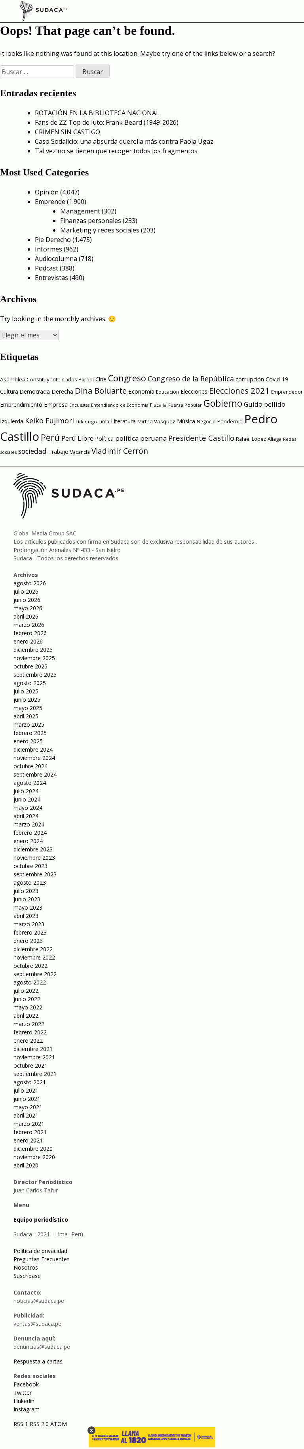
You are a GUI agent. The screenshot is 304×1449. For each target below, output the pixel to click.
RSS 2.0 (39, 1424)
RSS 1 (21, 1424)
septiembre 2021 (35, 1074)
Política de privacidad (40, 1251)
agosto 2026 (29, 583)
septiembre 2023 (35, 874)
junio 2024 (26, 799)
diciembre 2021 (33, 1049)
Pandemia (230, 421)
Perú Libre (77, 438)
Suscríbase (27, 1276)
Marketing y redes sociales (99, 230)
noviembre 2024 (34, 758)
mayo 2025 (27, 708)
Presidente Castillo (201, 438)
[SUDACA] (43, 12)
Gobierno (222, 403)
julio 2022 (25, 990)
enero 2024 (28, 841)
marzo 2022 (28, 1024)
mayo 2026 (27, 608)
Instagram (26, 1409)
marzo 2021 (28, 1123)
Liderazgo (86, 422)
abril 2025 (25, 716)
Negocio (206, 421)
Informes (48, 249)
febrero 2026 (30, 633)
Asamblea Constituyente (30, 379)
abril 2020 (25, 1165)
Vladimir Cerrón (119, 451)
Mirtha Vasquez (156, 421)
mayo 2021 (27, 1107)
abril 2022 (25, 1015)
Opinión (47, 192)
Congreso (127, 378)
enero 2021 (28, 1140)
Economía (141, 391)
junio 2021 (26, 1098)
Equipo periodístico (40, 1219)
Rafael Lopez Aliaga (258, 439)
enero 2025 (28, 741)
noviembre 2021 (34, 1057)
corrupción (250, 379)
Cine (100, 379)
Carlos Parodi (78, 379)
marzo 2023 (28, 924)
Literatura (123, 421)
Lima (104, 421)
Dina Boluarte (101, 390)
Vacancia (80, 452)
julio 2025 (25, 691)
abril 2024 (25, 816)
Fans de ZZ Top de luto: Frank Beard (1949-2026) (107, 122)
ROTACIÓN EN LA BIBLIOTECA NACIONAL (97, 113)
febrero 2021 (30, 1132)
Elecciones (193, 391)
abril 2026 (25, 616)
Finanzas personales (90, 220)
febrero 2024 (30, 832)
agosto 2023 (29, 882)
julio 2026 (25, 591)
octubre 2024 (30, 766)
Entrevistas (51, 277)
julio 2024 (25, 791)
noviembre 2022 (34, 957)
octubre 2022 (30, 965)
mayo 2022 (27, 1007)
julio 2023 (25, 891)
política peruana (141, 438)
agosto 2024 (29, 782)
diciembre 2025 (33, 649)
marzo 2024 (28, 824)
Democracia (35, 391)
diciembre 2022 (33, 949)
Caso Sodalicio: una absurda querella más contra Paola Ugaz (124, 141)
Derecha (62, 391)
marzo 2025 (28, 724)
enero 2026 (28, 641)
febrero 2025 (30, 733)
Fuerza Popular (185, 405)
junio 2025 (26, 699)
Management (80, 211)
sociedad (32, 451)
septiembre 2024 (35, 774)
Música (186, 421)
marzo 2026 (28, 624)
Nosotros (25, 1267)
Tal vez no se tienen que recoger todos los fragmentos (116, 151)
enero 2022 (28, 1040)
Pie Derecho (53, 239)
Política (104, 438)
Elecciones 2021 (239, 390)
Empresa (56, 404)
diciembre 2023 (33, 849)
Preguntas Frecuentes (41, 1259)
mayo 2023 (27, 907)
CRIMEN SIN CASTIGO (67, 132)
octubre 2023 (30, 866)
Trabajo (58, 451)
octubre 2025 (30, 666)
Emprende (50, 201)
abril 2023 (25, 916)
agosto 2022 (29, 982)
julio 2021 (25, 1090)
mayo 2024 (27, 807)
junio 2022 (26, 999)
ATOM (58, 1424)
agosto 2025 (29, 683)
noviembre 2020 (34, 1157)
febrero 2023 (30, 932)
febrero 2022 (30, 1032)
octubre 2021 (30, 1065)
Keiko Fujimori (49, 420)
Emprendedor (287, 391)
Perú (50, 437)
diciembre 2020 (33, 1148)
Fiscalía (158, 405)
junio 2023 (26, 899)
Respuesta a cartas (38, 1361)
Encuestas (79, 405)
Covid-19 (277, 379)
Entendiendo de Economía (119, 405)
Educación (167, 392)
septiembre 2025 (35, 674)
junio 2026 (26, 600)
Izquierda (11, 421)
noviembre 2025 (34, 658)
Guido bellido (264, 404)
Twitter (22, 1392)
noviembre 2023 (34, 857)
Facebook (26, 1384)
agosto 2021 (29, 1082)
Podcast (46, 268)
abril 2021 (25, 1115)
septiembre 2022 (35, 974)
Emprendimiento (21, 404)
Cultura (9, 391)
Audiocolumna (56, 258)
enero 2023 (28, 940)
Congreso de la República (191, 378)
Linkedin (23, 1401)
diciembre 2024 (33, 749)
